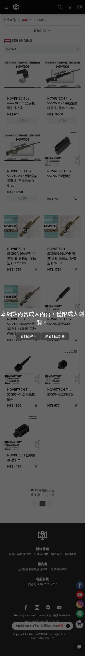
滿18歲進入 (28, 336)
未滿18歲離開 (55, 336)
